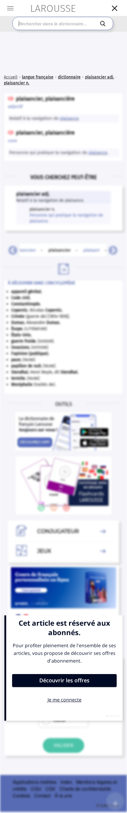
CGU (36, 788)
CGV (50, 788)
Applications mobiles (34, 781)
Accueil (10, 77)
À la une (63, 795)
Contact (42, 795)
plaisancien (24, 250)
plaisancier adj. (99, 77)
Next (111, 249)
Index (66, 781)
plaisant (91, 250)
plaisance (69, 118)
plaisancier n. (16, 83)
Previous (11, 249)
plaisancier (62, 250)
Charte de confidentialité (85, 788)
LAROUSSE (47, 8)
